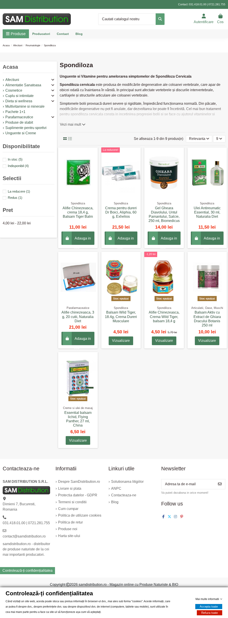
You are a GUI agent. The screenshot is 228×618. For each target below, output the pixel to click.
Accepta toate (209, 606)
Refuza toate (209, 612)
